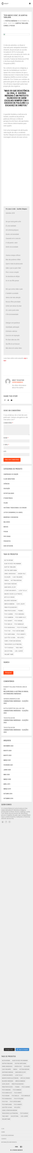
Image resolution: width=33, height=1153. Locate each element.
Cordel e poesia (9, 26)
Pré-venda (7, 536)
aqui (25, 358)
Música (6, 527)
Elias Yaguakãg (17, 577)
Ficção (6, 503)
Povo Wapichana (9, 634)
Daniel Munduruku (10, 574)
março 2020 (7, 779)
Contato (3, 1139)
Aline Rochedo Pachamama (12, 564)
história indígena (16, 580)
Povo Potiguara (22, 627)
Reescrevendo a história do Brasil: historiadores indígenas (16, 693)
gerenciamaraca (17, 382)
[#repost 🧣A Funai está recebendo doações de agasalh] (16, 893)
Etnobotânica (8, 498)
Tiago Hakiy (19, 648)
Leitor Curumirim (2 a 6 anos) (13, 512)
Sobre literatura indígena (12, 641)
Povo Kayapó (8, 621)
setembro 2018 (8, 798)
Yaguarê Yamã (8, 654)
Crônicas (7, 484)
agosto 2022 (7, 755)
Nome (6, 438)
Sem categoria (8, 546)
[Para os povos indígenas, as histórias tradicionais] (16, 875)
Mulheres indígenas (10, 600)
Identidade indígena (10, 584)
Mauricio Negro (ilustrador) (13, 594)
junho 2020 (7, 770)
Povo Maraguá (18, 624)
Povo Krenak (18, 621)
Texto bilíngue (8, 648)
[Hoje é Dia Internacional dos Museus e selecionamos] (16, 857)
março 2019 (7, 789)
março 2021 (7, 760)
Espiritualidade (9, 493)
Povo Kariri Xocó (20, 617)
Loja (2, 1128)
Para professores (10, 611)
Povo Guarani (8, 614)
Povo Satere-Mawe (18, 631)
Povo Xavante (21, 634)
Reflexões (20, 637)
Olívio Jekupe (20, 604)
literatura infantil (10, 590)
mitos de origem (9, 597)
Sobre (3, 1132)
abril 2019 (7, 784)
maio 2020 (7, 774)
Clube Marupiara (9, 479)
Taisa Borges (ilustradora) (13, 644)
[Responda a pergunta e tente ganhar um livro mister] (16, 983)
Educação (7, 488)
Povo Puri (7, 631)
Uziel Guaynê (19, 651)
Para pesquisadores (10, 607)
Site (5, 451)
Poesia (6, 531)
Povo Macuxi (8, 624)
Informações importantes (9, 1142)
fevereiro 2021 (8, 765)
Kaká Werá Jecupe (10, 587)
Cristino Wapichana (10, 570)
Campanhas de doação (11, 474)
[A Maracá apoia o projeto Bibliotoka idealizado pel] (16, 947)
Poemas (20, 611)
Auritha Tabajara (21, 23)
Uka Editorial (8, 651)
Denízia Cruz (22, 574)
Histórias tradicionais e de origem (15, 508)
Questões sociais (9, 637)
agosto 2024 (7, 750)
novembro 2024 (8, 746)
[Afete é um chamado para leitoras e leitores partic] (16, 839)
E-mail (6, 445)
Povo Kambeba (8, 617)
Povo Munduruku (9, 627)
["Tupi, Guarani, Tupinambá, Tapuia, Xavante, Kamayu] (16, 965)
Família (6, 580)
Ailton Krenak (8, 560)
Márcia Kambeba (9, 604)
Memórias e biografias (11, 517)
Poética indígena (11, 21)
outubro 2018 (8, 794)
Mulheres (7, 522)
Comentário (8, 423)
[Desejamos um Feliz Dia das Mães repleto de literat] (16, 911)
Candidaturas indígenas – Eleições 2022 (16, 702)
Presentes (7, 541)
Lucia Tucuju (23, 590)
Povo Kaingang (19, 614)
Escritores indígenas (7, 1135)
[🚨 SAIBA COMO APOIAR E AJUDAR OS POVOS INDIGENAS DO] (16, 929)
